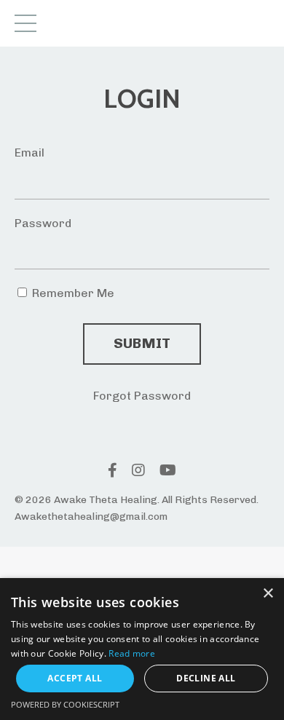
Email (29, 152)
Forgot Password (142, 396)
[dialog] (142, 649)
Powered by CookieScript (65, 704)
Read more (132, 653)
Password (43, 223)
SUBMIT (142, 343)
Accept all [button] (74, 678)
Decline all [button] (205, 678)
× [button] (267, 593)
